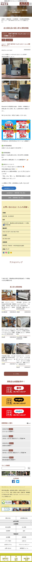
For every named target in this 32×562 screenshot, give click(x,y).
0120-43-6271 (6, 231)
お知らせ (24, 540)
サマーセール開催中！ (8, 431)
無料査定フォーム (24, 548)
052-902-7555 (15, 231)
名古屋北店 (15, 18)
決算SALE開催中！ (7, 445)
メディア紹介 (8, 540)
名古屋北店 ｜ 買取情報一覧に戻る (16, 193)
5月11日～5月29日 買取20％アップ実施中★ (14, 452)
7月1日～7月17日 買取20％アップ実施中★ (13, 438)
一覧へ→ (28, 423)
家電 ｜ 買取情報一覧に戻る (16, 197)
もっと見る (16, 373)
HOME (3, 18)
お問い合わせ (8, 548)
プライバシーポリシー (24, 544)
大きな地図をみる (7, 280)
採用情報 (24, 537)
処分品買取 (8, 527)
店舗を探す (9, 18)
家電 (3, 40)
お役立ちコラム (8, 544)
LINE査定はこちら (9, 188)
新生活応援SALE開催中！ (9, 459)
